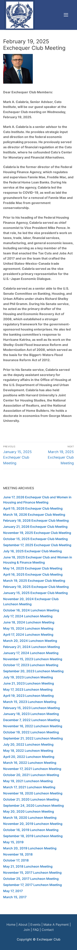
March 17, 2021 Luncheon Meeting (29, 787)
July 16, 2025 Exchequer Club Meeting (32, 551)
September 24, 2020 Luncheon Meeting (33, 805)
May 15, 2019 (13, 842)
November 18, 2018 (18, 854)
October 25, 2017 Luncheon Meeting (31, 879)
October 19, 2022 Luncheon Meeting (31, 732)
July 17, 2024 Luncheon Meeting (28, 616)
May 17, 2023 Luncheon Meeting (28, 689)
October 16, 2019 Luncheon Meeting (30, 830)
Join (26, 930)
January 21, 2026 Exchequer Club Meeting (35, 527)
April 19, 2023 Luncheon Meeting (28, 696)
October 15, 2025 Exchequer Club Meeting (35, 539)
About (22, 924)
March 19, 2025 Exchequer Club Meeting (34, 581)
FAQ (36, 930)
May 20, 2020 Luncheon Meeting (28, 811)
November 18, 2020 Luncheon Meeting (32, 793)
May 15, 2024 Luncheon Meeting (28, 628)
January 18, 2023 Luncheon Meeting (31, 714)
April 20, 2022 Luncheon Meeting (28, 757)
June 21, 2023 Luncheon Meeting (28, 683)
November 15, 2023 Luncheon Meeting (32, 659)
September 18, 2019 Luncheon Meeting (33, 836)
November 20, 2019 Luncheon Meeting (32, 824)
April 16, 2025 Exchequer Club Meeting (33, 574)
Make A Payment (55, 924)
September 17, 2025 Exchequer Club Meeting (37, 545)
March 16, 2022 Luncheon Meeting (29, 763)
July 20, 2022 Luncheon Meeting (28, 744)
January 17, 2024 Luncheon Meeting (30, 653)
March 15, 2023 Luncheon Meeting (29, 702)
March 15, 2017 (14, 897)
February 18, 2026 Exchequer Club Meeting (36, 520)
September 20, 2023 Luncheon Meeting (33, 671)
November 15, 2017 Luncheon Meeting (32, 872)
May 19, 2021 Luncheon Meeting (28, 781)
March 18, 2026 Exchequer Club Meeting (34, 515)
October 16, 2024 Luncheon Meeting (31, 610)
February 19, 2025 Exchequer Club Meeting (36, 587)
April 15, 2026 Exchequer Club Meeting (33, 508)
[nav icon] (66, 15)
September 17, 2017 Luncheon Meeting (32, 885)
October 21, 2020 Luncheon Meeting (31, 799)
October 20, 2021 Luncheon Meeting (31, 775)
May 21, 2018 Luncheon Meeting (28, 866)
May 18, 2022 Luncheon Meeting (28, 751)
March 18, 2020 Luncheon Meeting (29, 818)
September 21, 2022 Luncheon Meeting (33, 738)
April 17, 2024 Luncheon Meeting (28, 634)
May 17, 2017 (13, 891)
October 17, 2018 (16, 860)
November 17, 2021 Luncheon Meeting (32, 769)
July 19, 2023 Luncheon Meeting (28, 677)
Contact (48, 930)
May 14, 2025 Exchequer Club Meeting (32, 568)
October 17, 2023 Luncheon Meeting (30, 665)
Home (11, 924)
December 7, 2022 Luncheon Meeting (31, 720)
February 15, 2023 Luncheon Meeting (31, 708)
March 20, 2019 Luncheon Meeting (29, 848)
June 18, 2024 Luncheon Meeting (28, 622)
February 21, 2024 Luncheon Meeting (31, 647)
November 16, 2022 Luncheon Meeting (32, 726)
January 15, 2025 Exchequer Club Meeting (35, 593)
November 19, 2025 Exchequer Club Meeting (37, 533)
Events (35, 924)
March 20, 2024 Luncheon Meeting (30, 641)
